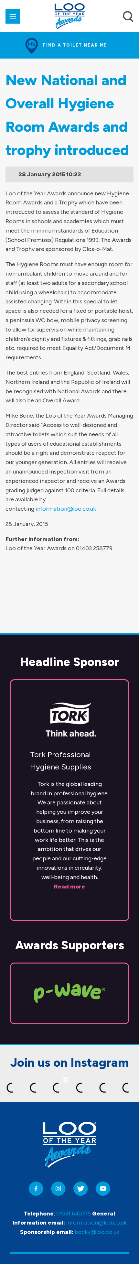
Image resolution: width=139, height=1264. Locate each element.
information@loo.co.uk (66, 508)
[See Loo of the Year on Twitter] (80, 1189)
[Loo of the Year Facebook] (36, 1189)
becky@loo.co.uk (97, 1232)
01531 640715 (73, 1213)
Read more (69, 886)
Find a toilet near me (75, 45)
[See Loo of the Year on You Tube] (103, 1189)
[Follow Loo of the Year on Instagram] (58, 1189)
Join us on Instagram (69, 1062)
